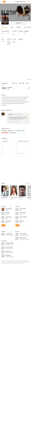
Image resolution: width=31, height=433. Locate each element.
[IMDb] (14, 131)
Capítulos (19, 27)
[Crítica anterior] (25, 110)
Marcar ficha (18, 23)
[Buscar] (28, 2)
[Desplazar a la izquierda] (22, 183)
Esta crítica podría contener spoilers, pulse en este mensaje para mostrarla (17, 118)
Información (4, 27)
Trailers (12, 27)
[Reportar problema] (20, 83)
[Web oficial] (4, 131)
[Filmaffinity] (10, 131)
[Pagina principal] (4, 2)
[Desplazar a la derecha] (25, 183)
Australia (3, 41)
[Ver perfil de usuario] (3, 114)
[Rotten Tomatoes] (5, 133)
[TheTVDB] (23, 131)
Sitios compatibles (15, 83)
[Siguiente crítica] (28, 110)
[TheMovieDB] (19, 131)
